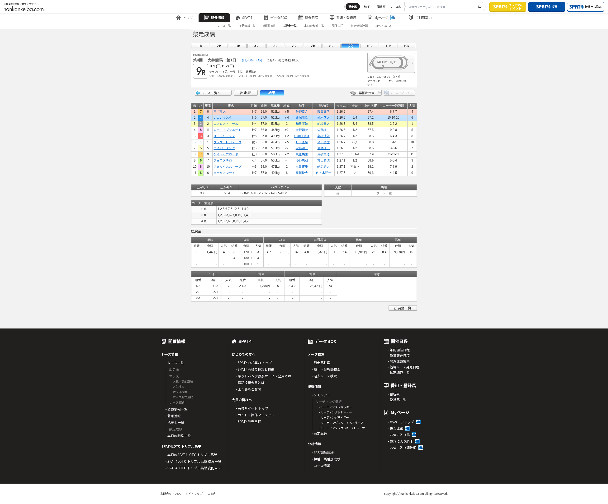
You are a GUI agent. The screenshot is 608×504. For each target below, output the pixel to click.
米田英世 (323, 142)
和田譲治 (302, 123)
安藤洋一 (302, 148)
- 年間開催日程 (399, 349)
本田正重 (302, 166)
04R (256, 45)
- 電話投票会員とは (250, 382)
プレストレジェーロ (227, 142)
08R (332, 45)
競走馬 (352, 7)
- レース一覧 (174, 362)
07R (313, 45)
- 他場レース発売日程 (403, 367)
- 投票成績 (395, 428)
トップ (188, 17)
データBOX (278, 17)
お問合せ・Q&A (170, 493)
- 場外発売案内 (399, 361)
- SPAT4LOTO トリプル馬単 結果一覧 (193, 461)
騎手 (367, 7)
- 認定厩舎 (319, 433)
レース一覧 (224, 25)
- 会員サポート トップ (252, 408)
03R (238, 45)
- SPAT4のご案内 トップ (254, 362)
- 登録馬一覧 (397, 399)
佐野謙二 (323, 130)
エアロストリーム (226, 123)
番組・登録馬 (346, 17)
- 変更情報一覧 (176, 409)
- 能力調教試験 (323, 452)
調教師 (381, 7)
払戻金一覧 (289, 25)
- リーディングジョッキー (335, 407)
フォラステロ (223, 160)
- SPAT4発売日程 (248, 421)
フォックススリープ (227, 166)
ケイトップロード (226, 154)
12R (407, 45)
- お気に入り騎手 (400, 441)
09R (350, 45)
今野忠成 (302, 160)
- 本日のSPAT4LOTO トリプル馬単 (191, 454)
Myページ (381, 17)
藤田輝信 (323, 111)
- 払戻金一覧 (174, 422)
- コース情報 (321, 465)
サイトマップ (194, 493)
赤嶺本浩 (323, 154)
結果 (272, 93)
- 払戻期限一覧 (399, 372)
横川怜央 (302, 173)
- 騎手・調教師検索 (326, 369)
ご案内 (212, 493)
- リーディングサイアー (334, 417)
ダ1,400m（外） (253, 60)
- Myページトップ (401, 422)
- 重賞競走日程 (399, 355)
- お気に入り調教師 (402, 447)
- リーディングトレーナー (335, 412)
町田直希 (302, 142)
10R (369, 45)
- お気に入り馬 (399, 434)
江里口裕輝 (301, 136)
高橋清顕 (323, 136)
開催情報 (217, 17)
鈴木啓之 (323, 117)
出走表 (246, 93)
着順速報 (269, 25)
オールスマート (224, 173)
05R (275, 45)
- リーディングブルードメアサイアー (342, 423)
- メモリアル (321, 395)
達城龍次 (302, 117)
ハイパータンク (224, 148)
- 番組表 (394, 394)
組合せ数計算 (359, 25)
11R (388, 45)
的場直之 (323, 123)
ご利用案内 (423, 17)
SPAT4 (247, 17)
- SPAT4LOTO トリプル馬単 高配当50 (193, 468)
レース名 (395, 7)
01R (200, 45)
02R (219, 45)
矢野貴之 (302, 111)
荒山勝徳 (323, 160)
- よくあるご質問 (248, 389)
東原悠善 (302, 154)
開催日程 (311, 17)
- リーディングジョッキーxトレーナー (343, 428)
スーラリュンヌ (224, 136)
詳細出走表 (366, 93)
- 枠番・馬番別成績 (326, 459)
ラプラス (220, 111)
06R (294, 45)
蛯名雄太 (323, 166)
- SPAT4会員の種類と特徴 (255, 369)
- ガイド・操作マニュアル (255, 414)
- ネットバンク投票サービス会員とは (263, 376)
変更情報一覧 (247, 25)
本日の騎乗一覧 (314, 25)
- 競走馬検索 (321, 362)
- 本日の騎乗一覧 (178, 435)
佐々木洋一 (323, 173)
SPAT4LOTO (383, 25)
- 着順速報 (173, 415)
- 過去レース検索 (324, 376)
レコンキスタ (223, 117)
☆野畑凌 (302, 130)
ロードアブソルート (227, 130)
